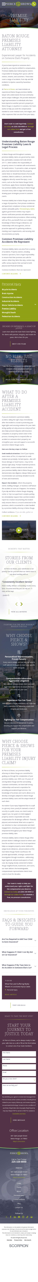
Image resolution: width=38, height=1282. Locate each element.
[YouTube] (19, 1217)
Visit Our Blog (19, 1005)
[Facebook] (11, 1217)
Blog (19, 1203)
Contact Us (19, 1207)
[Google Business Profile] (32, 1217)
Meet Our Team (19, 344)
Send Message (19, 1120)
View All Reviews (19, 612)
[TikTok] (27, 1217)
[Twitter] (6, 1217)
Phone (5, 1066)
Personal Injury (19, 1195)
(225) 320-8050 (19, 126)
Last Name (6, 1059)
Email (4, 1072)
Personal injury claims (27, 209)
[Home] (18, 4)
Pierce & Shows (9, 89)
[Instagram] (23, 1217)
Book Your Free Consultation (19, 379)
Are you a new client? (10, 1079)
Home (19, 1187)
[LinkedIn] (15, 1217)
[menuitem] (9, 288)
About (19, 1191)
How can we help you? (10, 1085)
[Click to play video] (19, 530)
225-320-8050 (19, 1161)
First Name (6, 1053)
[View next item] (21, 604)
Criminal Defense (19, 1199)
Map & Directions (19, 1141)
